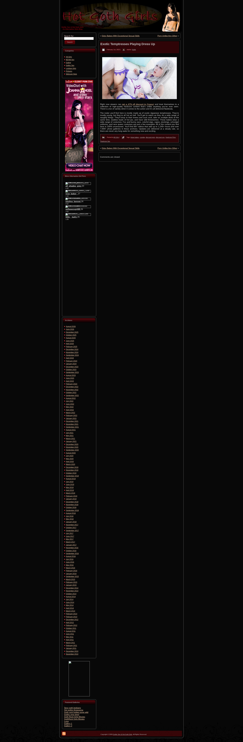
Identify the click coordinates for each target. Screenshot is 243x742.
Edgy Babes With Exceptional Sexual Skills (121, 36)
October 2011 (71, 628)
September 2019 (72, 476)
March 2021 (70, 439)
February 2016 (71, 571)
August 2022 (71, 398)
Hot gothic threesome (73, 710)
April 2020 (70, 462)
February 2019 (71, 496)
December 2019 (72, 467)
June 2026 (70, 329)
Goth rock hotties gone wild (76, 712)
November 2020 (72, 447)
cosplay (142, 137)
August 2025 (71, 338)
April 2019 (70, 490)
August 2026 (71, 326)
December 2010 (72, 651)
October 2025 (71, 335)
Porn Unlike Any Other (167, 36)
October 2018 (71, 507)
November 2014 (72, 591)
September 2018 (72, 510)
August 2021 (71, 430)
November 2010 (72, 654)
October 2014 (71, 594)
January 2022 (71, 418)
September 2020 (72, 450)
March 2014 (70, 611)
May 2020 (70, 459)
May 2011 (69, 637)
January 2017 (71, 545)
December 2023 (72, 367)
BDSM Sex (70, 60)
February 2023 (71, 384)
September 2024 (72, 355)
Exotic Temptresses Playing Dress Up (127, 44)
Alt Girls (69, 57)
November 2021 (72, 424)
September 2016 (72, 554)
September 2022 (72, 395)
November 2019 (72, 470)
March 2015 (70, 579)
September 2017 (72, 531)
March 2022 (70, 413)
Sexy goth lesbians (72, 708)
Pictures (69, 71)
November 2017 (72, 525)
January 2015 (71, 585)
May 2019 (70, 487)
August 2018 (71, 513)
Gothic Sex (70, 65)
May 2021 (70, 436)
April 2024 (70, 358)
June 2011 (70, 634)
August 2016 (71, 556)
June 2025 (70, 341)
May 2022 (70, 407)
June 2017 (70, 536)
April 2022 (70, 410)
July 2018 (69, 516)
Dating (68, 63)
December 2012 (72, 620)
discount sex (160, 137)
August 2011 (71, 631)
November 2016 (72, 548)
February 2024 (71, 361)
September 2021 (72, 427)
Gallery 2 (68, 726)
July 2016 (69, 559)
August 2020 (71, 453)
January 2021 (71, 441)
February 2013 (71, 617)
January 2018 (71, 522)
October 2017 (71, 528)
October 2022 (71, 393)
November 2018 (72, 505)
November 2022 (72, 390)
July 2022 (69, 401)
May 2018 (70, 519)
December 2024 (72, 349)
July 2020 (69, 456)
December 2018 (72, 502)
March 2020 (70, 464)
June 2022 (70, 404)
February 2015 (71, 582)
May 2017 (70, 539)
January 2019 (71, 499)
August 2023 (71, 375)
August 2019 (71, 479)
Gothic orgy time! (71, 714)
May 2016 (70, 565)
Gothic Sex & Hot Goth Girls (72, 27)
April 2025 (70, 344)
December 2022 (72, 387)
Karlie (134, 49)
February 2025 (71, 347)
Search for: (69, 36)
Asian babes (134, 137)
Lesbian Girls (71, 68)
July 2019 (69, 482)
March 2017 (70, 542)
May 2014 (70, 605)
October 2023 (71, 370)
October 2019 (71, 473)
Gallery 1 (68, 723)
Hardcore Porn (171, 137)
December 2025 (72, 332)
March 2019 (70, 493)
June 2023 (70, 378)
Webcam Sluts (71, 74)
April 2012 (70, 623)
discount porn (150, 137)
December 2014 (72, 588)
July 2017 (69, 533)
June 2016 (70, 562)
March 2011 (70, 643)
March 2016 (70, 568)
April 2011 (70, 640)
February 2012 (71, 625)
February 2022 (71, 415)
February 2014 (71, 614)
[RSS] (64, 733)
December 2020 (72, 444)
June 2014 (70, 602)
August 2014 (71, 597)
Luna (66, 721)
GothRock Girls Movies (74, 719)
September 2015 (72, 576)
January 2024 (71, 364)
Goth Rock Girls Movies (74, 717)
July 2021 (69, 433)
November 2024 (72, 352)
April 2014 (70, 608)
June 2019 (70, 485)
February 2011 (71, 646)
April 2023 (70, 381)
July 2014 (69, 599)
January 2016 (71, 574)
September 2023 (72, 372)
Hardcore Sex (105, 141)
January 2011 (71, 648)
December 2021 (72, 421)
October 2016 (71, 551)
